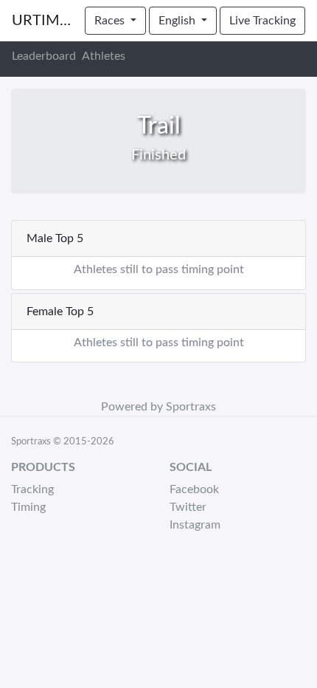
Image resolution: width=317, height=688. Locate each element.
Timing (28, 507)
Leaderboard (44, 56)
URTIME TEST (42, 20)
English (178, 21)
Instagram (195, 525)
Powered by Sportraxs (158, 407)
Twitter (188, 507)
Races (111, 21)
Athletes (103, 56)
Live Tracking (262, 21)
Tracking (32, 489)
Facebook (194, 489)
